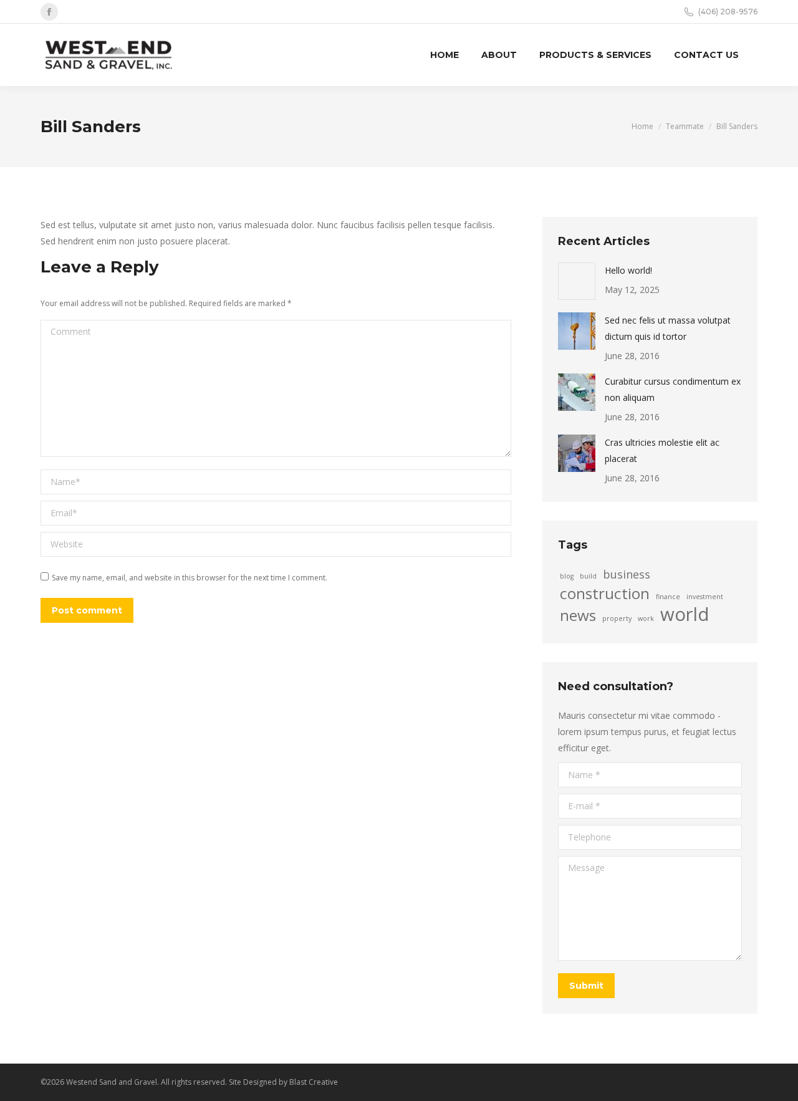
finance (668, 596)
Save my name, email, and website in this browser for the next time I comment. (189, 577)
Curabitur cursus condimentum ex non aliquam (673, 389)
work (646, 618)
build (588, 576)
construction (605, 593)
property (617, 618)
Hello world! (628, 270)
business (626, 574)
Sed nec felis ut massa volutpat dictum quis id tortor (668, 328)
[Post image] (576, 281)
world (684, 614)
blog (567, 576)
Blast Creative (313, 1082)
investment (704, 596)
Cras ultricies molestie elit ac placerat (662, 450)
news (578, 615)
